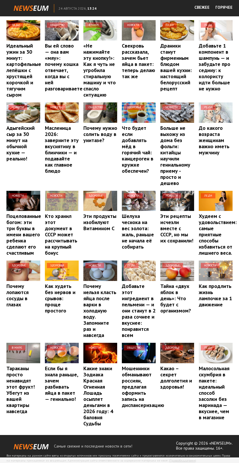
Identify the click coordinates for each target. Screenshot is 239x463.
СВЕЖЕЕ (202, 7)
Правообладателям (182, 460)
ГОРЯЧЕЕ (224, 7)
